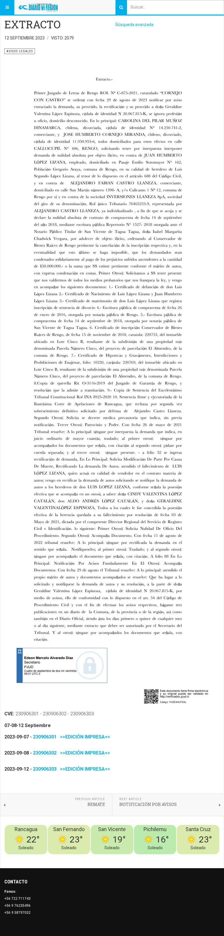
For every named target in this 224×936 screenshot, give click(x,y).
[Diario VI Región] (38, 7)
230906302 (45, 753)
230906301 (45, 737)
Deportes (147, 857)
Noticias (212, 857)
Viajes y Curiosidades (175, 857)
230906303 (45, 769)
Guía (200, 857)
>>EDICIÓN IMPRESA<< (84, 737)
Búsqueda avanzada (134, 24)
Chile (133, 857)
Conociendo (117, 857)
